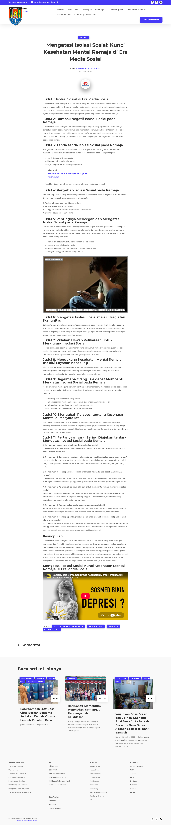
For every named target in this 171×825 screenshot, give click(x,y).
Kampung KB (95, 766)
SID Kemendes (54, 808)
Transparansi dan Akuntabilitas (20, 792)
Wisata (133, 789)
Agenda (133, 774)
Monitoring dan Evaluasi (18, 785)
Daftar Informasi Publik (57, 777)
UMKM (132, 770)
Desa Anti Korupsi (135, 10)
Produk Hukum (63, 15)
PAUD (92, 800)
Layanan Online (151, 20)
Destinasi (133, 781)
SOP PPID (53, 770)
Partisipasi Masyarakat (17, 777)
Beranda (60, 10)
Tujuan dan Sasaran (16, 766)
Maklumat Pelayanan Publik (59, 781)
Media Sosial (96, 626)
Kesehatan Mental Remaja (68, 626)
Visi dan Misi (13, 770)
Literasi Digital (95, 777)
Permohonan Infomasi (57, 785)
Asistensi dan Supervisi (17, 774)
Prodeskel (53, 801)
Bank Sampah (26, 678)
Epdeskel (52, 804)
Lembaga (99, 10)
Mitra (132, 777)
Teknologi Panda (31, 820)
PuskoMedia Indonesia (88, 68)
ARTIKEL (84, 37)
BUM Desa (40, 678)
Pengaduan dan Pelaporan (19, 789)
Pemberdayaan (96, 774)
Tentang (86, 10)
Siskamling (94, 789)
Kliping (132, 792)
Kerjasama (134, 678)
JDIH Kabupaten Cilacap (85, 15)
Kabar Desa (73, 10)
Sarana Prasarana (35, 681)
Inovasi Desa (94, 770)
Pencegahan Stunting (98, 792)
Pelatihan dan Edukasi (17, 781)
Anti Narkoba (95, 781)
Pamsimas (94, 785)
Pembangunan (117, 10)
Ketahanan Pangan (97, 796)
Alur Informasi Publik (57, 774)
